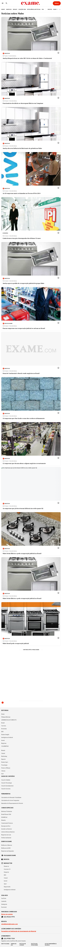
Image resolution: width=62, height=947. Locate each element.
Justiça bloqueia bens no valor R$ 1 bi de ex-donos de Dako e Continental (27, 58)
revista (6, 859)
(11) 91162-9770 (9, 917)
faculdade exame (10, 855)
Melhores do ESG (6, 848)
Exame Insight (5, 734)
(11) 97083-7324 (9, 938)
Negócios (9, 9)
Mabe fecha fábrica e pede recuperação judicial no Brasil (22, 553)
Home (3, 714)
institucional (5, 943)
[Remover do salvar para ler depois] (58, 53)
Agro (5, 884)
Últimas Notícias (5, 717)
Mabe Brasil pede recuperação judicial (16, 643)
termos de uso (13, 944)
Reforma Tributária (6, 811)
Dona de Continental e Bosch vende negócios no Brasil (21, 373)
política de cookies (22, 944)
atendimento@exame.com (9, 924)
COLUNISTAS (4, 746)
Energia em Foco (5, 826)
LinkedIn (3, 901)
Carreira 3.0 (7, 869)
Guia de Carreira (5, 788)
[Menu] (2, 3)
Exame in (6, 866)
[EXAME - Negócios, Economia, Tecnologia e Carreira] (30, 3)
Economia (4, 728)
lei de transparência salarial (51, 944)
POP (2, 774)
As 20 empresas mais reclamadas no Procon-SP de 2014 (21, 193)
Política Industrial (6, 837)
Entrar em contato (7, 914)
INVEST (3, 9)
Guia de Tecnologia (6, 783)
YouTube (3, 898)
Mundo (3, 750)
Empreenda (7, 886)
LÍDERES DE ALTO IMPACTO (9, 720)
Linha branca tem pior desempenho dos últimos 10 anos (22, 238)
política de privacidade (34, 944)
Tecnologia (4, 765)
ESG (43, 9)
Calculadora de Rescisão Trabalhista (11, 797)
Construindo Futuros (7, 823)
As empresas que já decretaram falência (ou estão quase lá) (23, 508)
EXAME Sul (4, 817)
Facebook (4, 907)
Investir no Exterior (6, 829)
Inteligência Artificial (34, 9)
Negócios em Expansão (7, 851)
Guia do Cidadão (5, 780)
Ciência (3, 771)
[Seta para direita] (58, 9)
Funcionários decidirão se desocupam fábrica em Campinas (23, 103)
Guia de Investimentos (7, 786)
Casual (3, 753)
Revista (50, 9)
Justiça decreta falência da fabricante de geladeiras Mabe (22, 148)
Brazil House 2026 (6, 814)
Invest (3, 740)
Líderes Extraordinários (8, 832)
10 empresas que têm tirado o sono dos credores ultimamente (24, 418)
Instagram (4, 904)
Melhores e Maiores (6, 845)
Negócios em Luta (6, 835)
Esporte (3, 759)
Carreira (3, 726)
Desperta (6, 872)
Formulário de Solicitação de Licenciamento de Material (18, 931)
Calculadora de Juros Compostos (10, 800)
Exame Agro (4, 762)
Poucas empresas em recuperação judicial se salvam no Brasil (24, 328)
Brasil (3, 723)
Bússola (3, 820)
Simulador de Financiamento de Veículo (12, 803)
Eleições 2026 (22, 9)
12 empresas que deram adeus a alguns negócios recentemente (24, 463)
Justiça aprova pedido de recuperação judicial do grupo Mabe (23, 283)
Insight (15, 9)
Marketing (4, 756)
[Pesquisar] (6, 3)
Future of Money (5, 768)
